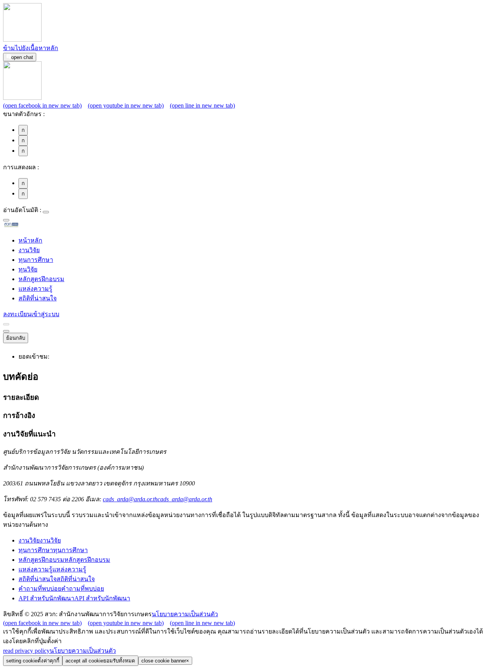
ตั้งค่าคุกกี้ (32, 661)
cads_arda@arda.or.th (157, 499)
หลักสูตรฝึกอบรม (41, 279)
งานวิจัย (29, 250)
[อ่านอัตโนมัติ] (46, 212)
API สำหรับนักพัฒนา (74, 598)
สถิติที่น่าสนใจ (37, 298)
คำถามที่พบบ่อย (61, 588)
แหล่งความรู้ (35, 288)
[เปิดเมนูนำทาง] (6, 331)
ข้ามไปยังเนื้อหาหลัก (30, 48)
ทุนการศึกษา (35, 259)
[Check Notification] (6, 324)
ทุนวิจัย (27, 269)
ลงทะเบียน (17, 314)
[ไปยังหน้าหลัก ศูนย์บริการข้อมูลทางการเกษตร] (23, 225)
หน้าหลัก (30, 240)
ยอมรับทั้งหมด (100, 661)
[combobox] (6, 220)
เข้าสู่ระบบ (45, 314)
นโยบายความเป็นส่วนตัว (185, 614)
